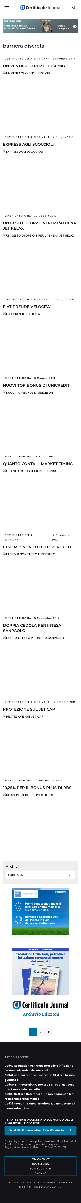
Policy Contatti (40, 1168)
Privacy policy (41, 1159)
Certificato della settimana (27, 58)
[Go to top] (72, 1190)
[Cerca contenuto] (74, 7)
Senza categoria (18, 215)
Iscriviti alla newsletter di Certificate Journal (40, 1130)
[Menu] (6, 7)
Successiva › (48, 1032)
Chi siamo (40, 1173)
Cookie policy (40, 1163)
